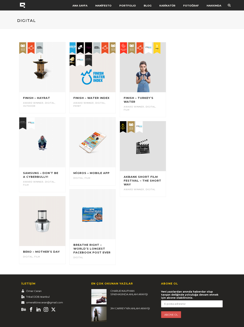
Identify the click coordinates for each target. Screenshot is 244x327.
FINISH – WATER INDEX (91, 98)
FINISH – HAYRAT (36, 98)
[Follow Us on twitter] (53, 309)
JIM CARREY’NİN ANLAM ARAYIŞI (130, 308)
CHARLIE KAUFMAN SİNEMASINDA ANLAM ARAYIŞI (129, 292)
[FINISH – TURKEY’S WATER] (150, 67)
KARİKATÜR (167, 5)
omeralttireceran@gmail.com (44, 302)
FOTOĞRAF (191, 5)
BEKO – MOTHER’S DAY (41, 251)
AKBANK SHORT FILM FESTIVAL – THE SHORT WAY (142, 180)
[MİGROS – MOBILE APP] (99, 142)
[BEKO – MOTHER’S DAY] (49, 221)
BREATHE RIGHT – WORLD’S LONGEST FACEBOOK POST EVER (92, 248)
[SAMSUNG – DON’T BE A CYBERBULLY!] (49, 142)
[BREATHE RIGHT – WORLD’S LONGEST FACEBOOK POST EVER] (99, 214)
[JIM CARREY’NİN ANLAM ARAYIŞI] (99, 314)
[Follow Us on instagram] (46, 309)
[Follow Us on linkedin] (38, 309)
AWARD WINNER (33, 103)
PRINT (77, 106)
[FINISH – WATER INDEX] (99, 67)
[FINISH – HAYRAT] (49, 67)
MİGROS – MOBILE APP (91, 173)
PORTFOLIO (127, 5)
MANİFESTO (103, 5)
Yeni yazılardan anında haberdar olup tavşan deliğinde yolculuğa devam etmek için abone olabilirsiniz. (189, 294)
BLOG (148, 5)
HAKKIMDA (214, 5)
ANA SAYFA (79, 5)
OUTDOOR (29, 106)
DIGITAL (50, 103)
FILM (126, 109)
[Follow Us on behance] (23, 309)
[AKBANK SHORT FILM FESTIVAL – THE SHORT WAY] (150, 146)
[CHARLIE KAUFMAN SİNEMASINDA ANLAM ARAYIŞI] (99, 296)
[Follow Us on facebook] (31, 309)
